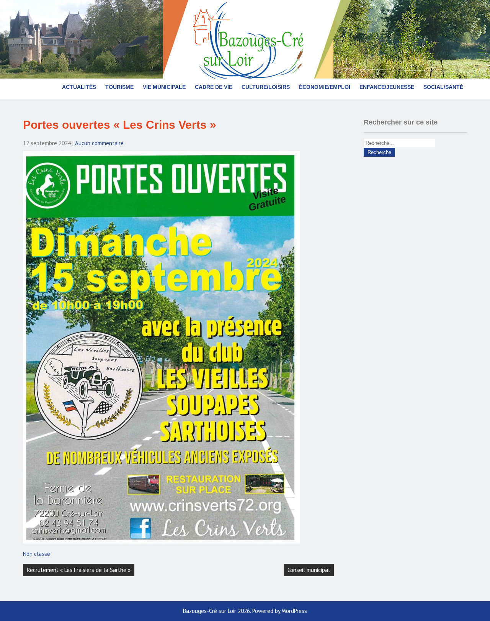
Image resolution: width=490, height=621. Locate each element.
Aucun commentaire (99, 143)
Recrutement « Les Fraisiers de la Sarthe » (79, 569)
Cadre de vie (213, 87)
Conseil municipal (308, 569)
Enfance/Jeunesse (386, 87)
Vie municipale (164, 87)
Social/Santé (443, 87)
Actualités (79, 87)
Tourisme (119, 87)
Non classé (36, 553)
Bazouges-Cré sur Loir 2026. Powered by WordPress (245, 610)
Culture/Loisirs (266, 87)
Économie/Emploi (324, 87)
